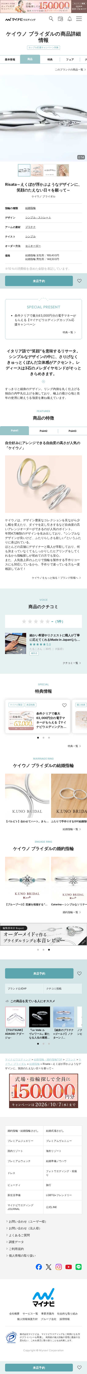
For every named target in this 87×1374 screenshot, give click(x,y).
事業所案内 (47, 1313)
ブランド (70, 1059)
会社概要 (14, 1313)
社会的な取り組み (67, 1313)
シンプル (30, 236)
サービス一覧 (30, 1313)
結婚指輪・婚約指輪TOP (48, 1059)
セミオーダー (33, 245)
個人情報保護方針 (27, 1319)
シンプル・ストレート (38, 217)
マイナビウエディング (18, 1059)
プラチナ (30, 226)
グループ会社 (48, 1319)
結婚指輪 (30, 208)
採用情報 (65, 1319)
